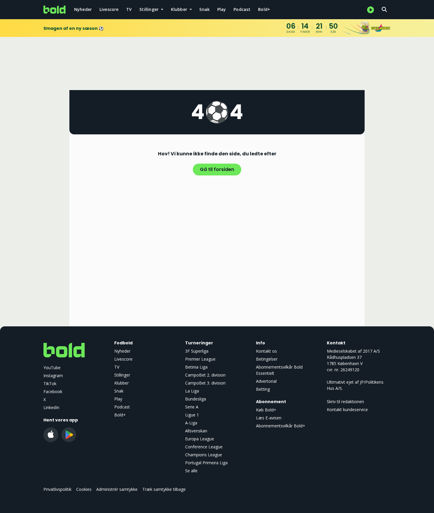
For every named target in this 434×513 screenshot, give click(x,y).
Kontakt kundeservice (347, 409)
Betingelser (267, 359)
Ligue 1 (192, 415)
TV (129, 9)
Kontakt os (266, 351)
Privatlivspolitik (57, 489)
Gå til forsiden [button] (217, 169)
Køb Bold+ (266, 410)
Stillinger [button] (149, 9)
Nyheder (83, 9)
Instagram (53, 375)
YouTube (52, 367)
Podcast (242, 9)
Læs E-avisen (268, 418)
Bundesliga (195, 399)
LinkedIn (51, 407)
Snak (204, 9)
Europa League (199, 439)
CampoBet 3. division (205, 383)
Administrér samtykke (117, 489)
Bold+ (264, 9)
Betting (263, 389)
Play (221, 9)
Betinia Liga (196, 367)
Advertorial (266, 381)
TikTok (49, 383)
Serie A (191, 407)
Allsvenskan (196, 431)
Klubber (121, 383)
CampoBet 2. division (205, 375)
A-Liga (191, 423)
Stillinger (122, 375)
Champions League (203, 454)
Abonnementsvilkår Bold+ (280, 426)
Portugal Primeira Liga (206, 462)
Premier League (200, 359)
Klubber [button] (180, 9)
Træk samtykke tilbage (164, 489)
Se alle (191, 470)
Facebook (52, 391)
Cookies (84, 489)
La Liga (192, 391)
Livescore (109, 9)
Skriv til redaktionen (345, 401)
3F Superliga (196, 351)
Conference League (204, 447)
